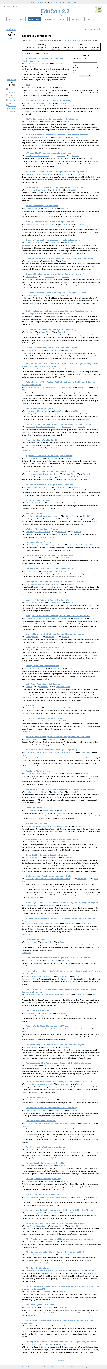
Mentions (21, 19)
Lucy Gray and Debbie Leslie (36, 1226)
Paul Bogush (30, 87)
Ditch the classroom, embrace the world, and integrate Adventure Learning (59, 311)
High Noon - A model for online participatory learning (49, 455)
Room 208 (31, 66)
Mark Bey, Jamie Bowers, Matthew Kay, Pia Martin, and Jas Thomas (49, 1029)
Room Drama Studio (63, 687)
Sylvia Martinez (31, 1181)
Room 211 (62, 103)
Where (75, 70)
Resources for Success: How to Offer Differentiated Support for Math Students (61, 789)
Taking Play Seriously (35, 939)
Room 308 (62, 87)
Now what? (31, 705)
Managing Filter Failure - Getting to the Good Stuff (48, 599)
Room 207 (64, 208)
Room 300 (69, 242)
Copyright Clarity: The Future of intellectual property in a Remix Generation (59, 258)
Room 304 (72, 190)
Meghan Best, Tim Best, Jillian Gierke (39, 174)
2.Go (28, 84)
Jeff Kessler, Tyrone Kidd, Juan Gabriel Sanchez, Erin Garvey (47, 994)
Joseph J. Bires (31, 208)
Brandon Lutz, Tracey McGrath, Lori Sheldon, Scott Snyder (46, 618)
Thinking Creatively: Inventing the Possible (45, 1162)
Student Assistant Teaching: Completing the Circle (48, 876)
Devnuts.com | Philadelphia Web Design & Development (71, 1367)
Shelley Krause (31, 1065)
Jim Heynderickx (32, 637)
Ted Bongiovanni (32, 295)
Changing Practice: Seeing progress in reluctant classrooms (53, 240)
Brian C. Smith (31, 942)
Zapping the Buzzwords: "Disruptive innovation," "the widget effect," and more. (61, 1341)
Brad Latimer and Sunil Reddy (36, 792)
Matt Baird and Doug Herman (36, 1110)
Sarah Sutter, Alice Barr (34, 242)
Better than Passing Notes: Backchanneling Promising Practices (54, 187)
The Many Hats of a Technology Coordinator (45, 1147)
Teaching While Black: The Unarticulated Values (47, 1026)
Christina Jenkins (32, 121)
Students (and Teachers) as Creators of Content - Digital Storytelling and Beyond (62, 902)
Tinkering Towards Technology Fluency (43, 1178)
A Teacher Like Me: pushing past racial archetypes (48, 153)
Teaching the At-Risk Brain (38, 1010)
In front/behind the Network (38, 500)
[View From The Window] (11, 108)
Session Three (55, 49)
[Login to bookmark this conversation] (23, 58)
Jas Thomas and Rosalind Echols (37, 156)
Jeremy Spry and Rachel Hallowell (38, 532)
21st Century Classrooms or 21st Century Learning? (49, 100)
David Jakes (30, 721)
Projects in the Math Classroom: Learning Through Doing (51, 749)
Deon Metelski (31, 1307)
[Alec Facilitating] (11, 92)
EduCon (11, 79)
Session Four (69, 49)
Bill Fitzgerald (31, 810)
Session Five (82, 49)
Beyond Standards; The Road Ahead (42, 205)
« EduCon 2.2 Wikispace (11, 6)
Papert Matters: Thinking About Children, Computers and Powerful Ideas (58, 736)
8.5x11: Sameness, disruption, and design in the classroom (52, 119)
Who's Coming (50, 19)
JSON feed (61, 1360)
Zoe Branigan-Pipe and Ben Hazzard (38, 976)
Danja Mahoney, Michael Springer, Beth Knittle (42, 923)
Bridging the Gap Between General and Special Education (51, 221)
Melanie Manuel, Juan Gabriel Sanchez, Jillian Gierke (44, 545)
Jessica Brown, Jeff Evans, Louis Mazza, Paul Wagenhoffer (46, 1270)
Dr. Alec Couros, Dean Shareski (37, 63)
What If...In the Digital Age (37, 1267)
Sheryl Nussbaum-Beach (35, 584)
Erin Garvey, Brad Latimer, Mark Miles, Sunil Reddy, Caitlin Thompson (50, 752)
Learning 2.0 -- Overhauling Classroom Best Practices (50, 568)
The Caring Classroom (36, 1097)
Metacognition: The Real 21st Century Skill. (45, 647)
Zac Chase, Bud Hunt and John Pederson (40, 1100)
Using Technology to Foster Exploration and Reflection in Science (55, 1223)
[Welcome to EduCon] (11, 98)
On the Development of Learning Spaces (44, 718)
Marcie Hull (30, 1150)
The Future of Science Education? (41, 1120)
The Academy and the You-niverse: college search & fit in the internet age (58, 1063)
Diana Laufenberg (32, 1255)
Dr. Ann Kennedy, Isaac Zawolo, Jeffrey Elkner (42, 474)
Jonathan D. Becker (33, 350)
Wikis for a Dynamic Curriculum (40, 1304)
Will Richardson (31, 1047)
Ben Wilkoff (30, 842)
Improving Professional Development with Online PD (49, 484)
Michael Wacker (31, 277)
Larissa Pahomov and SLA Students (38, 826)
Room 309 (68, 350)
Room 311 (80, 174)
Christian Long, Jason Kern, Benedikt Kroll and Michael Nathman (48, 387)
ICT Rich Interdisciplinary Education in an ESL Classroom (51, 471)
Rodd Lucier (30, 1013)
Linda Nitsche (31, 1165)
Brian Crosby (30, 369)
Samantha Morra (32, 905)
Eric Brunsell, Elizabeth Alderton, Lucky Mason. (42, 516)
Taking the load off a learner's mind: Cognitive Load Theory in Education (58, 957)
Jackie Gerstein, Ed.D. (34, 1213)
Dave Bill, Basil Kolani (33, 458)
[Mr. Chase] (11, 111)
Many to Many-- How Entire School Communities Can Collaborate (55, 634)
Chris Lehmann (31, 558)
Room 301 (74, 137)
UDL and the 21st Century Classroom (42, 1194)
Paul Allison (30, 1326)
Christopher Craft (32, 960)
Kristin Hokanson (32, 261)
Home (10, 19)
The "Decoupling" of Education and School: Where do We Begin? (55, 1044)
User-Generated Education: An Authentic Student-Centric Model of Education (60, 1210)
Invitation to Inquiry (34, 513)
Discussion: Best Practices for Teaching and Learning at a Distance (56, 292)
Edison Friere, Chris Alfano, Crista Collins (40, 427)
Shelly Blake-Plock (32, 1241)
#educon (11, 29)
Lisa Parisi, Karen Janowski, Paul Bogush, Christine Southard (47, 1197)
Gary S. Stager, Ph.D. (33, 739)
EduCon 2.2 (54, 11)
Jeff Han (29, 687)
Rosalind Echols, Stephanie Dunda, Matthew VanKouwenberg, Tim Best (50, 1123)
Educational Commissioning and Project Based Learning (51, 329)
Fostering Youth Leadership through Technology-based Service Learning (58, 424)
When (75, 65)
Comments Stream (70, 2)
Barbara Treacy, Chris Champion (37, 487)
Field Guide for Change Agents (39, 408)
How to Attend (76, 19)
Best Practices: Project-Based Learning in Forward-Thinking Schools (56, 171)
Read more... (26, 450)
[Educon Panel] (11, 103)
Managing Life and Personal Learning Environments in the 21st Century (58, 615)
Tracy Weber (30, 103)
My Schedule (72, 40)
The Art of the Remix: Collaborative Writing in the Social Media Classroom (59, 1081)
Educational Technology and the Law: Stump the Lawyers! (52, 347)
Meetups (63, 19)
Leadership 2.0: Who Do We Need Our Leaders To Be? (50, 555)
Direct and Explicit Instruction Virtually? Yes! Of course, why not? (55, 274)
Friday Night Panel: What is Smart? (41, 440)
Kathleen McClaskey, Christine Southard (40, 224)
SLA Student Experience (36, 823)
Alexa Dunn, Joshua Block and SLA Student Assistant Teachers (48, 879)
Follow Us (11, 38)
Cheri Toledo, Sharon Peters (36, 190)
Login (32, 2)
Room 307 (66, 121)
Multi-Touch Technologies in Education (43, 684)
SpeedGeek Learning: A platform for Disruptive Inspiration (52, 839)
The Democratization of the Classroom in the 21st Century (51, 1107)
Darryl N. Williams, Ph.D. (34, 668)
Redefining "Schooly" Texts (38, 770)
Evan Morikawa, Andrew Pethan (37, 137)
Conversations (34, 19)
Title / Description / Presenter (82, 59)
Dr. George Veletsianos (34, 313)
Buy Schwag (90, 19)
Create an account (41, 2)
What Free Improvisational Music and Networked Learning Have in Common (59, 1239)
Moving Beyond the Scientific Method (42, 665)
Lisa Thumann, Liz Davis (34, 602)
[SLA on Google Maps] (98, 13)
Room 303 (81, 224)
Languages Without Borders (38, 542)
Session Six (94, 49)
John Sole (29, 332)
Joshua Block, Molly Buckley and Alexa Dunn (41, 773)
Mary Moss (30, 650)
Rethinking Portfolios (35, 807)
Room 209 (61, 332)
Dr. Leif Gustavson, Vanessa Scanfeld (39, 1084)
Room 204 (70, 584)
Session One (29, 49)
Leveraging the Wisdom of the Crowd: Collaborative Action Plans (55, 581)
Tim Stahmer (30, 1291)
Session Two (42, 49)
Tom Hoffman (31, 1344)
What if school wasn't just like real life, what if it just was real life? (55, 1252)
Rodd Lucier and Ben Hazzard (36, 411)
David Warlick (31, 571)
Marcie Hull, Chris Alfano (34, 503)
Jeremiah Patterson (33, 708)
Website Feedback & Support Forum (28, 1367)
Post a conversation (92, 29)
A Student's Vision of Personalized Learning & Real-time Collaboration (57, 134)
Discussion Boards (56, 2)
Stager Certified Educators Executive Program (46, 855)
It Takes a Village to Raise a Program (42, 529)
